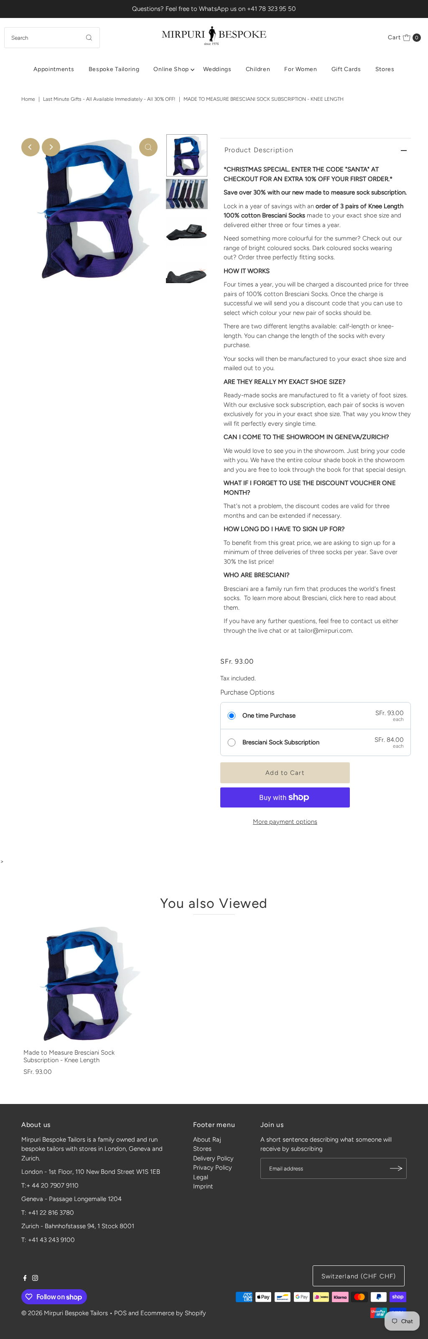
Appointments (53, 69)
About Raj (207, 1139)
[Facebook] (25, 1279)
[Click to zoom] (148, 147)
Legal (200, 1177)
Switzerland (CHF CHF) (358, 1276)
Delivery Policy (213, 1158)
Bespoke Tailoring (114, 69)
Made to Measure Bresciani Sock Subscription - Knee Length (69, 1056)
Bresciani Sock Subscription (280, 742)
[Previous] (30, 147)
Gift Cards (346, 69)
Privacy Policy (212, 1167)
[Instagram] (35, 1279)
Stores (385, 69)
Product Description (258, 150)
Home (28, 99)
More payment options (285, 821)
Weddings (217, 69)
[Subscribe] (396, 1168)
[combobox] (51, 37)
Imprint (203, 1186)
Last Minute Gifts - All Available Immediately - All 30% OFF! (109, 99)
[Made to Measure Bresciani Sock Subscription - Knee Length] (82, 983)
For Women (300, 69)
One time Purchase (269, 715)
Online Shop (171, 69)
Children (258, 69)
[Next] (51, 147)
